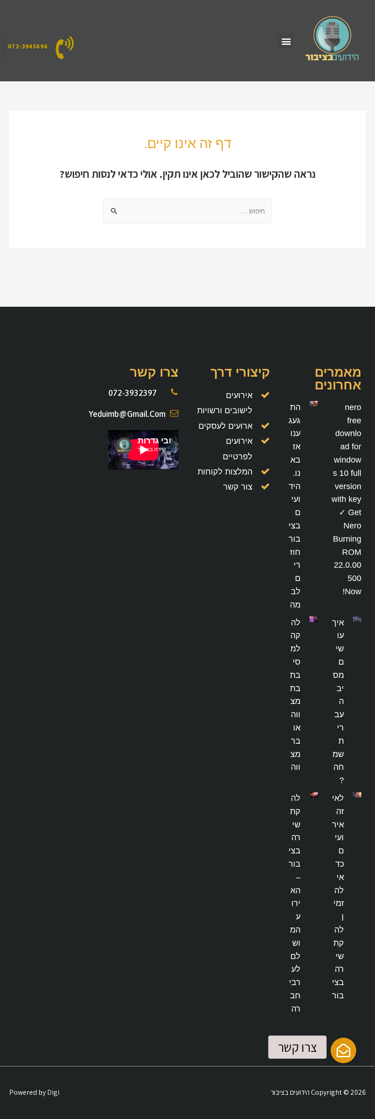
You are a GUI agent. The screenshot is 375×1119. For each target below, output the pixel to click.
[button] (286, 40)
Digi (53, 1092)
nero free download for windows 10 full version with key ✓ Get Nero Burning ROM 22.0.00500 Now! (346, 499)
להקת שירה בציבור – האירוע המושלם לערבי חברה (294, 903)
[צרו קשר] (343, 1050)
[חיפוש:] (187, 211)
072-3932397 (132, 393)
